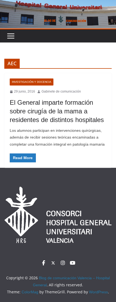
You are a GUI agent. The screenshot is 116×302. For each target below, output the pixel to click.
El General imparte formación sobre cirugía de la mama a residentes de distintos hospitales (57, 111)
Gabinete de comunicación (61, 91)
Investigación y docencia (31, 81)
